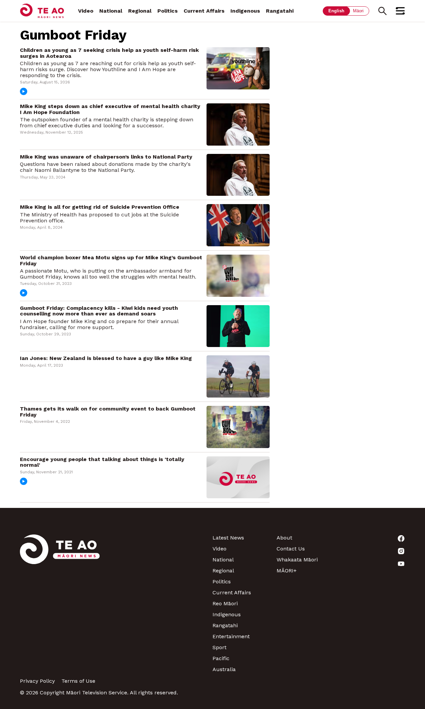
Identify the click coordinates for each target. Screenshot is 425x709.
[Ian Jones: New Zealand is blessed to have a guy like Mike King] (238, 376)
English (336, 10)
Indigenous (245, 11)
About (284, 537)
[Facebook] (373, 538)
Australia (224, 669)
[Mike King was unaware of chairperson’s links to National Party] (238, 174)
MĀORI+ (287, 570)
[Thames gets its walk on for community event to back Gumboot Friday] (238, 426)
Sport (219, 647)
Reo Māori (225, 603)
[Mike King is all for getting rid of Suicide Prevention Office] (238, 225)
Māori (358, 10)
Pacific (220, 658)
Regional (139, 11)
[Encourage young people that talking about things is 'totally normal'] (238, 477)
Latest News (228, 537)
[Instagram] (373, 551)
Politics (167, 11)
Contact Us (291, 548)
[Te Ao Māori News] (60, 603)
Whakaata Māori (297, 559)
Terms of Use (78, 681)
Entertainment (231, 636)
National (110, 11)
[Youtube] (373, 564)
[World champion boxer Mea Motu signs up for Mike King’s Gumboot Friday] (238, 275)
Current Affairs (204, 11)
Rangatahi (280, 11)
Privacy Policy (37, 681)
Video (85, 11)
